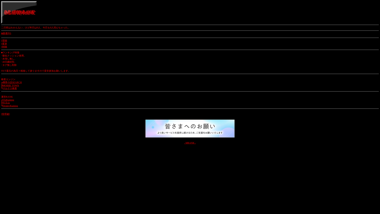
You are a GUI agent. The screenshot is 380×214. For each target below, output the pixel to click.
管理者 (5, 114)
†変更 (4, 43)
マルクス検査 (10, 88)
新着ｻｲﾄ (7, 33)
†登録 (4, 40)
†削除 (4, 46)
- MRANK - (190, 143)
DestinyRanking (10, 106)
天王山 (6, 103)
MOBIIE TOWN (11, 85)
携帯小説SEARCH (12, 82)
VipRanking (8, 100)
